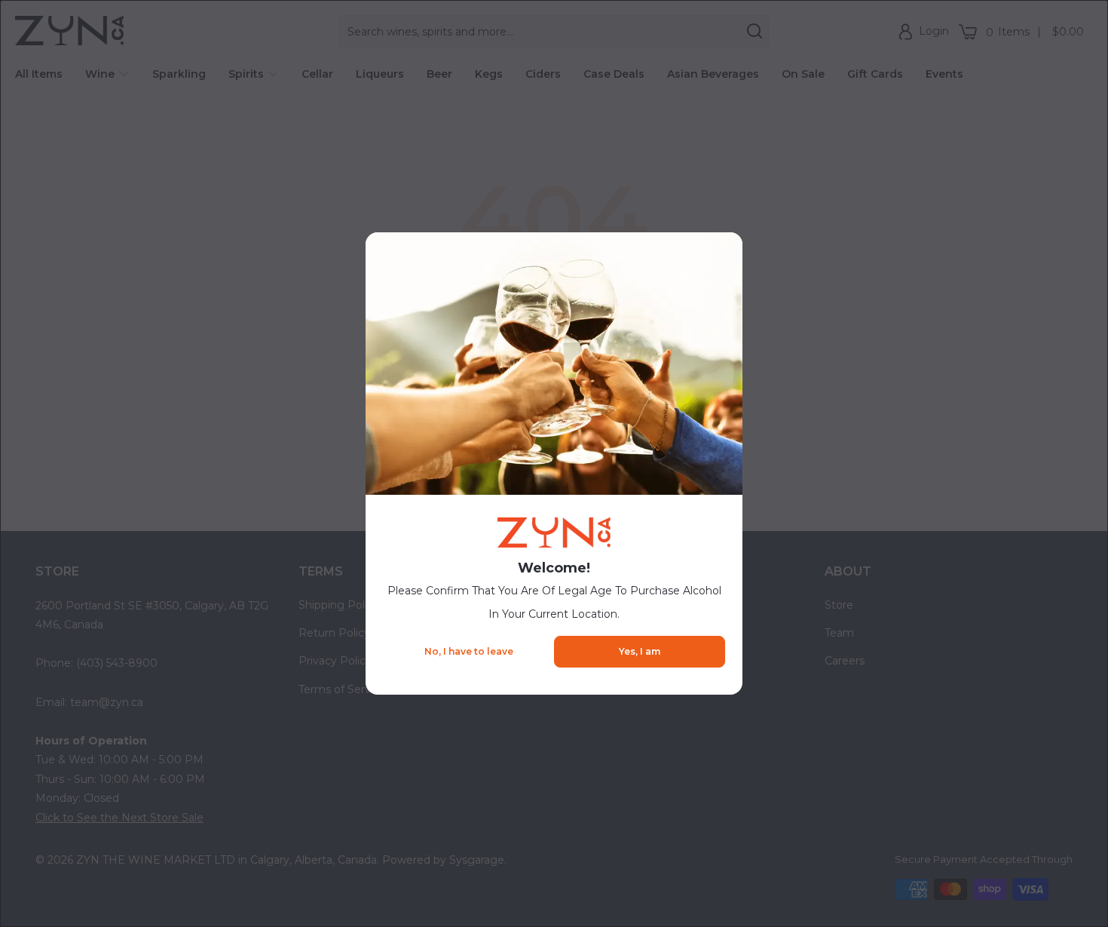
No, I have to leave (468, 651)
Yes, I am (639, 651)
